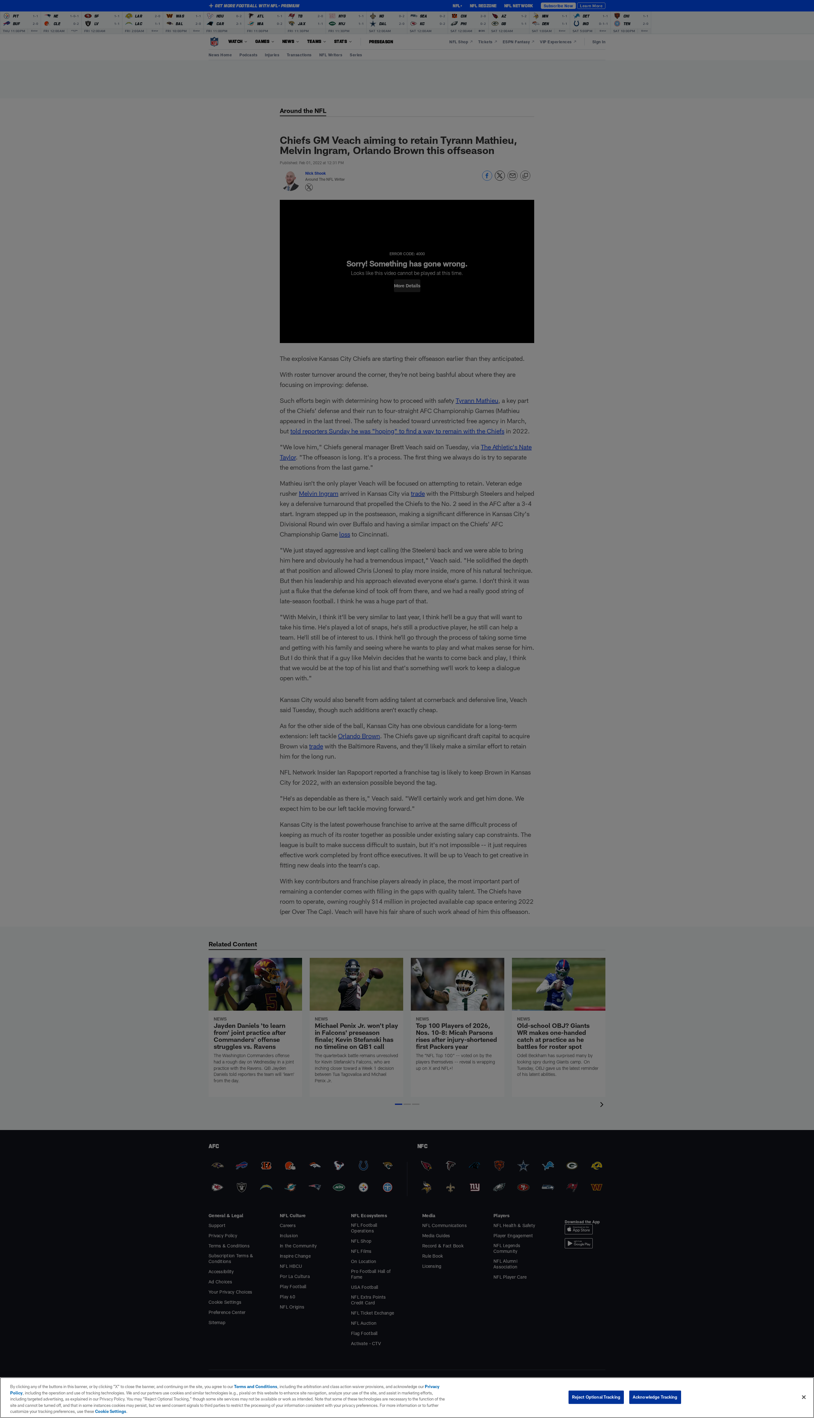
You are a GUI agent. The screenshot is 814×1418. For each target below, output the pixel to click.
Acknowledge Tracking (655, 1397)
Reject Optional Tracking (596, 1397)
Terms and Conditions (255, 1386)
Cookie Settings (110, 1411)
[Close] (804, 1397)
